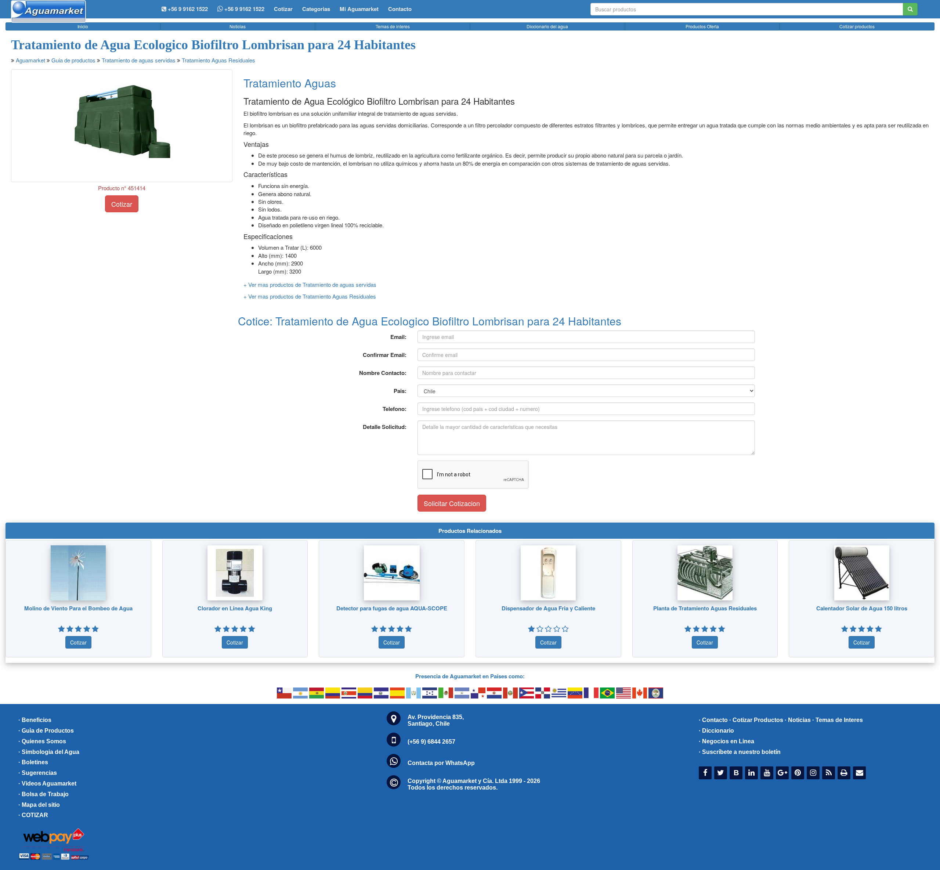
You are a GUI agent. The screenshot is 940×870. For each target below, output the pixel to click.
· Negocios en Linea (726, 741)
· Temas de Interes (837, 720)
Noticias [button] (237, 26)
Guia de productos (73, 60)
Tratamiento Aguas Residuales (218, 60)
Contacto (400, 9)
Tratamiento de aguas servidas (139, 60)
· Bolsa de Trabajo (43, 794)
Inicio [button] (82, 26)
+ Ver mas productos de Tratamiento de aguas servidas (309, 284)
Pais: (400, 391)
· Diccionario (716, 731)
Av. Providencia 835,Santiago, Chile (436, 720)
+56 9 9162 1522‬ (187, 9)
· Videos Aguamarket (47, 783)
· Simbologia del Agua (48, 752)
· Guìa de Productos (46, 731)
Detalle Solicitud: (384, 427)
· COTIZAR (33, 815)
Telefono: (394, 409)
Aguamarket (30, 60)
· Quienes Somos (42, 741)
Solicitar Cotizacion (452, 503)
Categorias (316, 9)
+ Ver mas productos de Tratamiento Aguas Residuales (309, 296)
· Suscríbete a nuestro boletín (740, 752)
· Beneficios (34, 720)
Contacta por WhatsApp (441, 763)
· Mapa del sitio (39, 805)
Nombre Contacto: (382, 373)
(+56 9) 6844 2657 (431, 742)
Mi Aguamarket (359, 9)
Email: (398, 337)
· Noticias (798, 720)
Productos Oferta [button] (702, 26)
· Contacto (713, 720)
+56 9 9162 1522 (243, 9)
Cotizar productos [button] (857, 26)
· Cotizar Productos (756, 720)
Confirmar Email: (384, 355)
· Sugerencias (37, 773)
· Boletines (33, 762)
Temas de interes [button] (393, 26)
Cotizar (283, 9)
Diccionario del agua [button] (547, 26)
